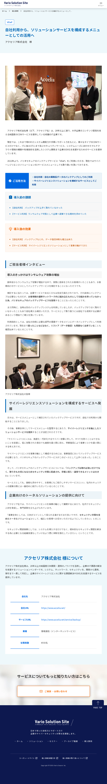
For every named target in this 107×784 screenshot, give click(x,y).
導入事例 (15, 11)
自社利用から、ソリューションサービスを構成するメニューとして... (47, 11)
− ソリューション (35, 741)
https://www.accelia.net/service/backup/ (61, 619)
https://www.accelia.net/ (53, 607)
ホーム (4, 11)
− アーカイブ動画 (70, 741)
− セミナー (53, 741)
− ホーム (19, 741)
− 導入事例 (87, 741)
